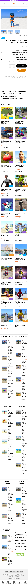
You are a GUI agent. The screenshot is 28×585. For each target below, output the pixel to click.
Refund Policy (7, 575)
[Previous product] (26, 47)
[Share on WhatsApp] (6, 77)
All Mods (25, 36)
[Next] (25, 19)
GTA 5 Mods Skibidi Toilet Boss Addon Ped (6, 236)
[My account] (23, 3)
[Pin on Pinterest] (16, 77)
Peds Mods (25, 74)
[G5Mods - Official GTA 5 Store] (14, 4)
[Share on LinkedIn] (21, 77)
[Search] (4, 3)
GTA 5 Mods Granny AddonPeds (6, 324)
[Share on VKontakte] (18, 77)
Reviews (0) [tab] (3, 88)
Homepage (5, 574)
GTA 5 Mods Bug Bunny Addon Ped (20, 122)
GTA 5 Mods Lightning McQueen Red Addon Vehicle (6, 166)
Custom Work (21, 575)
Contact (11, 574)
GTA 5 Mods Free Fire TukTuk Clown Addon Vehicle (6, 282)
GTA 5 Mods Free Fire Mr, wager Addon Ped (21, 282)
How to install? (20, 574)
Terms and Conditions (14, 576)
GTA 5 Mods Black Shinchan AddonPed (20, 259)
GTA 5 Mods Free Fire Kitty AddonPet (6, 303)
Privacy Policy (14, 575)
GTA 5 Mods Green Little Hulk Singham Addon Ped (21, 190)
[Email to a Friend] (13, 77)
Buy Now (21, 70)
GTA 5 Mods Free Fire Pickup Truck (6, 142)
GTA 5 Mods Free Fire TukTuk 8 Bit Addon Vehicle (20, 143)
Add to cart (21, 66)
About (14, 574)
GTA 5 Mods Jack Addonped (5, 122)
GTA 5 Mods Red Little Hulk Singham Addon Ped (20, 304)
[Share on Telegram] (26, 77)
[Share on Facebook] (9, 77)
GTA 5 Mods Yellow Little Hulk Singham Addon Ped (21, 325)
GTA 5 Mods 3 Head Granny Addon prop (19, 236)
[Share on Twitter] (11, 77)
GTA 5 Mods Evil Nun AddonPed (6, 190)
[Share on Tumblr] (23, 77)
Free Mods (20, 74)
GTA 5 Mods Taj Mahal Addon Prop (6, 259)
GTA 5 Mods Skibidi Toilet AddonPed (19, 166)
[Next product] (23, 47)
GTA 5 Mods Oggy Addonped (5, 214)
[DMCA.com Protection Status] (19, 555)
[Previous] (3, 19)
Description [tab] (4, 85)
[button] (2, 3)
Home (20, 36)
